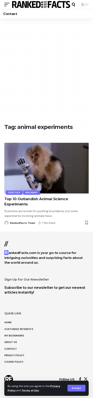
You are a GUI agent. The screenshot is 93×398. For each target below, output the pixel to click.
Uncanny (31, 192)
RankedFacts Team (22, 223)
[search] (73, 5)
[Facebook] (80, 379)
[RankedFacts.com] (41, 4)
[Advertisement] (46, 72)
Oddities (14, 192)
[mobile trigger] (8, 4)
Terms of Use (30, 390)
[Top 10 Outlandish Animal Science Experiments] (46, 168)
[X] (86, 379)
